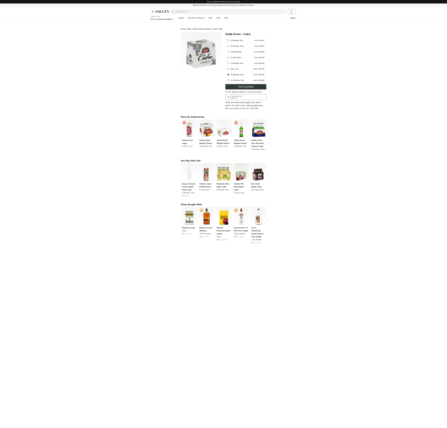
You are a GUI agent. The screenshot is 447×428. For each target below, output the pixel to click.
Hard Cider (218, 29)
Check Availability (246, 87)
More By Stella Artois (192, 116)
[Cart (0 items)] (291, 11)
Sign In (293, 18)
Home (183, 29)
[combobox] (230, 11)
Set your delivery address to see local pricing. (223, 2)
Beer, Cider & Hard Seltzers (199, 29)
